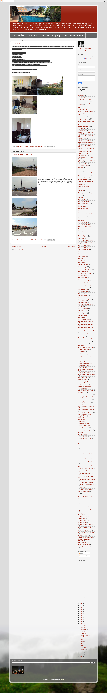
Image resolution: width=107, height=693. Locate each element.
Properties (18, 35)
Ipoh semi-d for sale (83, 308)
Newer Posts (16, 246)
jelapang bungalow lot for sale (85, 347)
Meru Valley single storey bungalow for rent (84, 415)
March (83, 645)
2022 (81, 601)
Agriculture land (82, 97)
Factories (80, 171)
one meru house (82, 421)
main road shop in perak (84, 381)
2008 (81, 656)
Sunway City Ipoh (82, 500)
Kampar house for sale (83, 353)
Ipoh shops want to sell (84, 319)
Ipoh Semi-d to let (82, 310)
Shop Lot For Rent (82, 495)
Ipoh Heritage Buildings (84, 249)
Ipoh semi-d (81, 306)
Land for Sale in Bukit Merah (85, 363)
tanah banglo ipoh (82, 516)
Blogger (62, 679)
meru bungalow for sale (84, 388)
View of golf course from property (86, 546)
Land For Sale (81, 361)
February (83, 647)
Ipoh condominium (82, 222)
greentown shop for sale (84, 177)
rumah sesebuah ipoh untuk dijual (86, 479)
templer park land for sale (84, 530)
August (83, 631)
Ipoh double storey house (84, 230)
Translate (89, 58)
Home (44, 246)
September (84, 629)
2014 (81, 617)
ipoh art (80, 195)
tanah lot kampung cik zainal (85, 520)
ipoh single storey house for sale (86, 330)
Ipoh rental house (82, 302)
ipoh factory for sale (83, 236)
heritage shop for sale (83, 179)
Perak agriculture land (83, 427)
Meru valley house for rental (85, 399)
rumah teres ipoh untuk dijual (85, 482)
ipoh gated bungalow (83, 245)
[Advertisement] (85, 582)
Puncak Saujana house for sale (86, 447)
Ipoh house (81, 251)
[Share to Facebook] (52, 146)
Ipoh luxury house (82, 266)
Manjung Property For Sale (85, 386)
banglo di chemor (82, 109)
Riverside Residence (83, 457)
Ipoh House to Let (82, 256)
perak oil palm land (83, 436)
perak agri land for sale (84, 425)
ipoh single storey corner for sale (86, 324)
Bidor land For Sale (83, 124)
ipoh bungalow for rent (83, 201)
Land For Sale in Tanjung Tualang (86, 374)
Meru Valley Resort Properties (85, 412)
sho (79, 493)
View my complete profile (84, 50)
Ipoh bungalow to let (83, 212)
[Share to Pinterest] (54, 146)
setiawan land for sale (83, 491)
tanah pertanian (82, 522)
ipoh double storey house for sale (86, 231)
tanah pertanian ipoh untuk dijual (86, 524)
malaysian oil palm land (84, 383)
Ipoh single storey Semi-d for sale (86, 333)
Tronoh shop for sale (83, 535)
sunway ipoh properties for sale (86, 506)
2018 (81, 609)
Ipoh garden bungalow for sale (85, 240)
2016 (81, 613)
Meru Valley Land (82, 401)
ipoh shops (81, 317)
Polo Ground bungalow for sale (86, 443)
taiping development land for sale (86, 510)
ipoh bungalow (81, 199)
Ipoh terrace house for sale (85, 341)
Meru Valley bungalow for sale (85, 394)
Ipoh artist (80, 197)
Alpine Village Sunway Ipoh (85, 99)
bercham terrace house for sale (86, 121)
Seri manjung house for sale (85, 489)
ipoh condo (81, 220)
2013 (81, 619)
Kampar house (81, 351)
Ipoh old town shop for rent (84, 279)
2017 (81, 611)
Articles (33, 35)
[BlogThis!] (49, 146)
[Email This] (48, 146)
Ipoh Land (80, 260)
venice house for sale (83, 542)
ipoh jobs (80, 258)
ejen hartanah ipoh (82, 163)
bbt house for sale (82, 116)
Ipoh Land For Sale (83, 264)
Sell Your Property (51, 35)
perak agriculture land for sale (85, 429)
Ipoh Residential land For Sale (85, 304)
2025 (81, 595)
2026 (81, 593)
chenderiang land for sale (84, 153)
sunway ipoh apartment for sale (86, 501)
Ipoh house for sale (83, 254)
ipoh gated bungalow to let (84, 247)
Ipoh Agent (81, 190)
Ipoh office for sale (82, 275)
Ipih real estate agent (83, 186)
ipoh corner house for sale (84, 226)
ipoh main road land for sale (85, 269)
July (82, 639)
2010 (81, 652)
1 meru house (81, 95)
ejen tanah (80, 167)
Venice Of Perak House (84, 544)
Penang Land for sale (83, 423)
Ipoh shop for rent (82, 312)
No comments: (39, 146)
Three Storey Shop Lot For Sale (86, 532)
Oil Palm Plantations (83, 417)
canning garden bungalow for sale (86, 142)
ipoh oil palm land (82, 277)
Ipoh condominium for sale (84, 224)
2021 (81, 603)
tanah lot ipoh (81, 518)
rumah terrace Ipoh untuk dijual (86, 484)
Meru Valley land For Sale (84, 402)
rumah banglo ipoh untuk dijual (85, 458)
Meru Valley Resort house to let (86, 409)
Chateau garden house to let (85, 151)
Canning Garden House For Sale (86, 148)
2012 (81, 621)
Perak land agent (82, 434)
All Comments (83, 555)
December (84, 625)
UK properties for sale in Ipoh (85, 537)
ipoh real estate (82, 293)
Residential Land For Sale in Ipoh (86, 453)
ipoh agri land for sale (83, 192)
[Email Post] (45, 146)
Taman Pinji (81, 514)
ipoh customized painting (84, 228)
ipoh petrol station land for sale (85, 282)
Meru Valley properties (83, 404)
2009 (81, 654)
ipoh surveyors (81, 337)
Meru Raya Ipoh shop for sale (85, 390)
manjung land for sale (83, 384)
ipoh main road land (83, 267)
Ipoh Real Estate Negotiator (85, 299)
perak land (80, 432)
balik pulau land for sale (84, 101)
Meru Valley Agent (82, 392)
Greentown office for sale (84, 175)
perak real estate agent (84, 440)
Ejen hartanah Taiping (83, 165)
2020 (81, 605)
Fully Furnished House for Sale (86, 172)
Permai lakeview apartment (85, 442)
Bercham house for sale (84, 118)
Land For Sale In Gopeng (84, 365)
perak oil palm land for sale (85, 438)
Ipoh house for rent (83, 253)
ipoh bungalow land (83, 208)
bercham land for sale (83, 119)
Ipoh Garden (81, 238)
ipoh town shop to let (83, 343)
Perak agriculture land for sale (85, 430)
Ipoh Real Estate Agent (84, 297)
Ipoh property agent (83, 291)
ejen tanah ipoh (82, 169)
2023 (81, 599)
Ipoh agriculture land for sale (85, 193)
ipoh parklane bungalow (84, 280)
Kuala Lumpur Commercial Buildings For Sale (84, 357)
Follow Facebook (74, 35)
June (82, 641)
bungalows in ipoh (82, 130)
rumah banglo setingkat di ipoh (85, 461)
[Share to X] (51, 146)
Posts (81, 553)
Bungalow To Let (82, 128)
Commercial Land (82, 155)
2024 (81, 597)
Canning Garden (82, 138)
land (79, 359)
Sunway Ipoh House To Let (85, 505)
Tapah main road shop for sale (85, 527)
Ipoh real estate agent (85, 48)
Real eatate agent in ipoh (84, 450)
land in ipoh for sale (83, 377)
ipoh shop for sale (82, 313)
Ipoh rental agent (82, 300)
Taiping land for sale (83, 513)
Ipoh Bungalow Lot (82, 210)
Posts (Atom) (22, 249)
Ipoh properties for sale (84, 287)
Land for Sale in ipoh (83, 367)
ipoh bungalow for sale (83, 203)
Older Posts (71, 246)
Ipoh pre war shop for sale (84, 285)
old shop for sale (82, 419)
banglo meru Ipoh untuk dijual (85, 111)
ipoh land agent (82, 262)
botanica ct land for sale (84, 126)
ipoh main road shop (83, 271)
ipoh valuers (81, 345)
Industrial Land (19, 242)
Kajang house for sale (83, 349)
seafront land (81, 487)
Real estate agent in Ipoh (84, 452)
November (84, 627)
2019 (81, 607)
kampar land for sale (83, 354)
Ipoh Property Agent (83, 289)
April (82, 643)
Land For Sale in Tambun (84, 372)
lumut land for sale (82, 379)
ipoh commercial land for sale (85, 218)
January (83, 649)
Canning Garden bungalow (84, 140)
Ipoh (79, 188)
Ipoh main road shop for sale (85, 273)
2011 (81, 623)
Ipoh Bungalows (82, 217)
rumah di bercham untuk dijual (85, 468)
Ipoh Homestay (17, 43)
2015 (81, 615)
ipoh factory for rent (83, 235)
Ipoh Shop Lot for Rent (83, 315)
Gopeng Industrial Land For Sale (22, 154)
